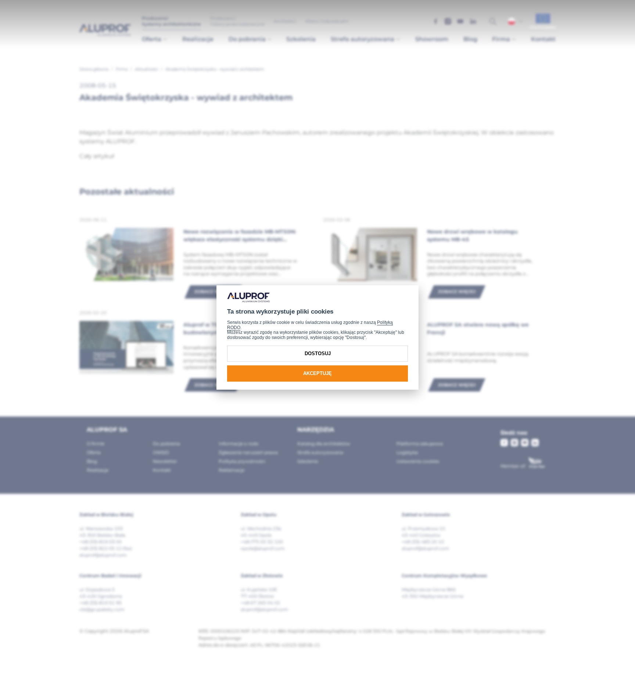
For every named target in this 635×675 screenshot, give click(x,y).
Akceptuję (317, 373)
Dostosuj (318, 353)
